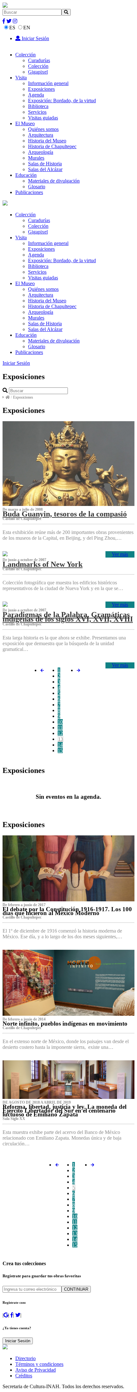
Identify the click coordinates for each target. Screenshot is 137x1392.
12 (60, 733)
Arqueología (40, 152)
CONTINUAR (76, 1289)
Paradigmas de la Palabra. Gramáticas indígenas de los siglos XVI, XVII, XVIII (68, 616)
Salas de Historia (45, 163)
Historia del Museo (47, 140)
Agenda (36, 94)
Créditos (23, 1375)
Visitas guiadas (43, 117)
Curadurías (39, 60)
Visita (21, 77)
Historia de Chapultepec (52, 146)
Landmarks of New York (43, 564)
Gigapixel (38, 72)
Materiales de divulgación (54, 181)
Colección (25, 54)
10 (60, 722)
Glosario (36, 186)
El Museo (25, 123)
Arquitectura (40, 135)
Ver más (120, 554)
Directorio (25, 1358)
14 (60, 744)
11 (60, 727)
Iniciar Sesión (34, 38)
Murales (36, 158)
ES (12, 27)
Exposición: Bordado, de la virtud (62, 100)
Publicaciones (29, 192)
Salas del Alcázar (45, 169)
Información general (48, 83)
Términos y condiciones (39, 1364)
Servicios (37, 112)
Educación (26, 175)
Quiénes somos (43, 129)
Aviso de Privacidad (35, 1370)
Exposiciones (41, 89)
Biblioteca (38, 106)
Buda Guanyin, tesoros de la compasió (65, 514)
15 (60, 750)
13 (60, 739)
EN (26, 27)
